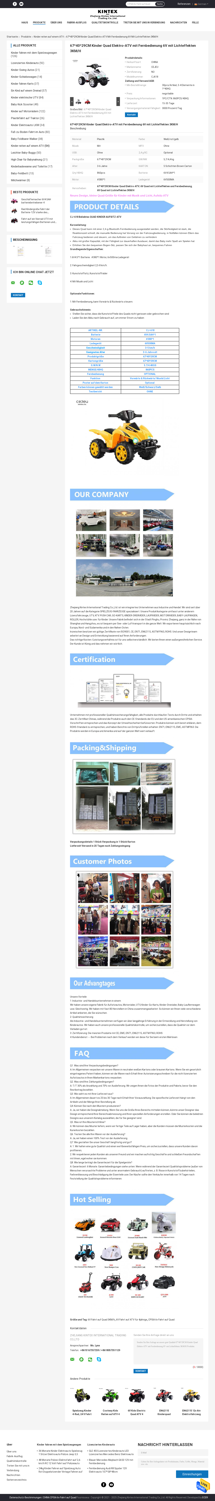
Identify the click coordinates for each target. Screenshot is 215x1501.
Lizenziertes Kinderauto (25, 63)
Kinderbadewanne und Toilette (29, 166)
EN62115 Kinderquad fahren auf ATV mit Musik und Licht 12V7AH (164, 1412)
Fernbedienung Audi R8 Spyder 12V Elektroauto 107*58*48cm (108, 1470)
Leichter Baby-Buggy (23, 152)
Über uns (56, 22)
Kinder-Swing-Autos (22, 70)
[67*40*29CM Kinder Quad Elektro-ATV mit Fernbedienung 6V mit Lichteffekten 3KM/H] (93, 76)
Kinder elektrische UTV (24, 97)
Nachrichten (178, 22)
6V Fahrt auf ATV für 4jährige (131, 1319)
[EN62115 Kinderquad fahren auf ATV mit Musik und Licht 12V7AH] (164, 1396)
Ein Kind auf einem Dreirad (26, 90)
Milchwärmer (18, 180)
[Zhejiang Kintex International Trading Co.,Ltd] (107, 15)
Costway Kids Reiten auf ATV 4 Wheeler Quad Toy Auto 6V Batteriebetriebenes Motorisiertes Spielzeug (110, 1412)
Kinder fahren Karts (22, 83)
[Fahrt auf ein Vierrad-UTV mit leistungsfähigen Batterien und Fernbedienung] (14, 221)
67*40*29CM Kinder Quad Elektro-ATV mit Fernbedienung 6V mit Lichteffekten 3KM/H (90, 113)
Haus (25, 22)
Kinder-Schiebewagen (24, 76)
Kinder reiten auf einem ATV (49, 36)
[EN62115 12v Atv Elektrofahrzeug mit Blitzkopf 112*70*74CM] (191, 1396)
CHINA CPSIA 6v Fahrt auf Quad (59, 1497)
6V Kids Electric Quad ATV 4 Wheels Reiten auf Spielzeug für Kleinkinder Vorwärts (137, 1412)
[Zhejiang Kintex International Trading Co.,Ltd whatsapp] (24, 283)
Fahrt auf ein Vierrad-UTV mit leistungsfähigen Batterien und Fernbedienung (38, 222)
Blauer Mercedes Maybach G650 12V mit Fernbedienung (111, 1462)
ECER (205, 1497)
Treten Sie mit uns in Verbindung (144, 22)
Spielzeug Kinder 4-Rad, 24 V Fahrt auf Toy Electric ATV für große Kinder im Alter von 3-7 (82, 1412)
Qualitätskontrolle (105, 22)
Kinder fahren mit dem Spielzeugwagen (34, 52)
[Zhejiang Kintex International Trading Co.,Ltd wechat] (33, 283)
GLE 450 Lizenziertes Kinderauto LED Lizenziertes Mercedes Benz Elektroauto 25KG (111, 1453)
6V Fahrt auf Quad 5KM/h (101, 1319)
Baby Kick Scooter (22, 104)
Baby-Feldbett (19, 173)
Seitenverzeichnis (17, 1479)
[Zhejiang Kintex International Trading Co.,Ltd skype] (42, 282)
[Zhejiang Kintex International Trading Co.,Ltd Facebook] (15, 4)
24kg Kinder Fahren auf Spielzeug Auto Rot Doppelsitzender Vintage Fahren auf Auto (60, 1470)
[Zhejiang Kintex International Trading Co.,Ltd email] (15, 283)
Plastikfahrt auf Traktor (25, 118)
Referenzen (184, 4)
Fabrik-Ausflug (77, 22)
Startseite (12, 36)
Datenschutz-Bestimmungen (25, 1497)
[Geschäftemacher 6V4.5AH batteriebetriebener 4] (14, 201)
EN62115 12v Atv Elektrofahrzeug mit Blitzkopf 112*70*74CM (191, 1412)
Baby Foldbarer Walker (24, 138)
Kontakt (131, 114)
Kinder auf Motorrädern (24, 111)
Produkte (39, 22)
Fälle (195, 22)
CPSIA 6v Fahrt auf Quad (161, 1319)
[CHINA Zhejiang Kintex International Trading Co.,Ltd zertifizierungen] (20, 251)
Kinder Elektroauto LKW (25, 125)
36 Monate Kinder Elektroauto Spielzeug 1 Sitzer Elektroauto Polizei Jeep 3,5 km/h (60, 1453)
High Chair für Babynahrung (26, 159)
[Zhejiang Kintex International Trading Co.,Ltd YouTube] (21, 4)
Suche (160, 4)
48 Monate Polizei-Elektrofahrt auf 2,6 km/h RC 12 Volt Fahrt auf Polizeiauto (59, 1462)
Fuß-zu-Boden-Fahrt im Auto (28, 132)
